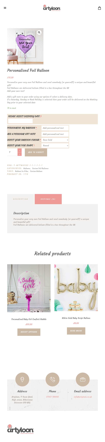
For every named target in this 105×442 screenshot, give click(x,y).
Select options (29, 332)
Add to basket (36, 152)
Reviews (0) (48, 199)
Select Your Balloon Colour (23, 140)
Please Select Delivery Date (24, 116)
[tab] (20, 199)
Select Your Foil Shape (20, 145)
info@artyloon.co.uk (83, 397)
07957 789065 (52, 397)
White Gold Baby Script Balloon (76, 318)
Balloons (26, 168)
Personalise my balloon (21, 128)
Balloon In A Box (21, 171)
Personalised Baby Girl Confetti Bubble (28, 319)
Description (20, 199)
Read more (76, 331)
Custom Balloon (36, 171)
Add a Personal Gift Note (21, 134)
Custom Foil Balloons (40, 168)
